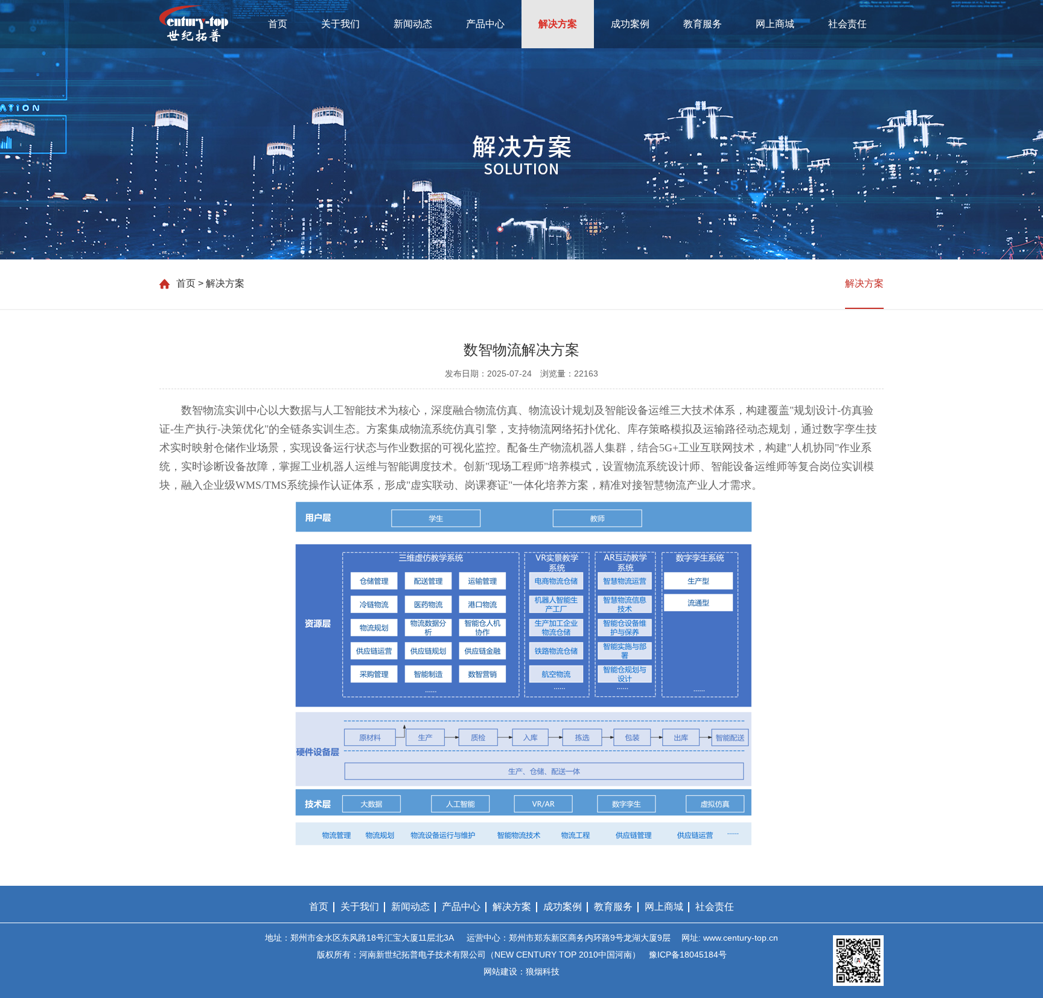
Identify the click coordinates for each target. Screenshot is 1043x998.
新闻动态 (413, 24)
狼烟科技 (543, 971)
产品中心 (485, 24)
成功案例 (630, 24)
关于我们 (340, 24)
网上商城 (775, 24)
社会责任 (847, 24)
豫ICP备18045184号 (688, 954)
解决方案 (557, 24)
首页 (277, 24)
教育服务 (702, 24)
